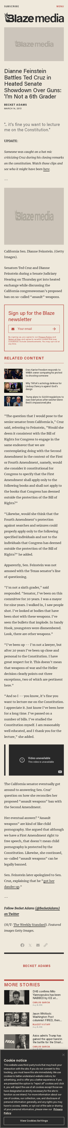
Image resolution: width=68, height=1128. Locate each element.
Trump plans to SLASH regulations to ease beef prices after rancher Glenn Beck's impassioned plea (45, 400)
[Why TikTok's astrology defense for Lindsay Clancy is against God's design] (13, 387)
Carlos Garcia (41, 1003)
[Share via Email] (38, 945)
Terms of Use (14, 339)
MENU (60, 6)
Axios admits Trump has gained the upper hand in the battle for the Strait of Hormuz (47, 1039)
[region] (34, 1088)
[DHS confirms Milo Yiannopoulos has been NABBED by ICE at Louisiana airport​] (16, 997)
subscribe (11, 6)
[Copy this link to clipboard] (46, 945)
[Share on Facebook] (22, 945)
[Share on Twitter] (30, 945)
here (46, 169)
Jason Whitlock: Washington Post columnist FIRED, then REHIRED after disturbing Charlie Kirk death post (48, 1017)
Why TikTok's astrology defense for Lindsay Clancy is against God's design (44, 386)
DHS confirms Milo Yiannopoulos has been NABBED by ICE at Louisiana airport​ (47, 995)
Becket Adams (15, 105)
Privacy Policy (45, 337)
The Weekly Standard (29, 925)
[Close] (63, 1055)
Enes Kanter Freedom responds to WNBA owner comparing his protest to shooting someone (44, 373)
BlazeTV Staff (41, 1025)
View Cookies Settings (34, 1121)
